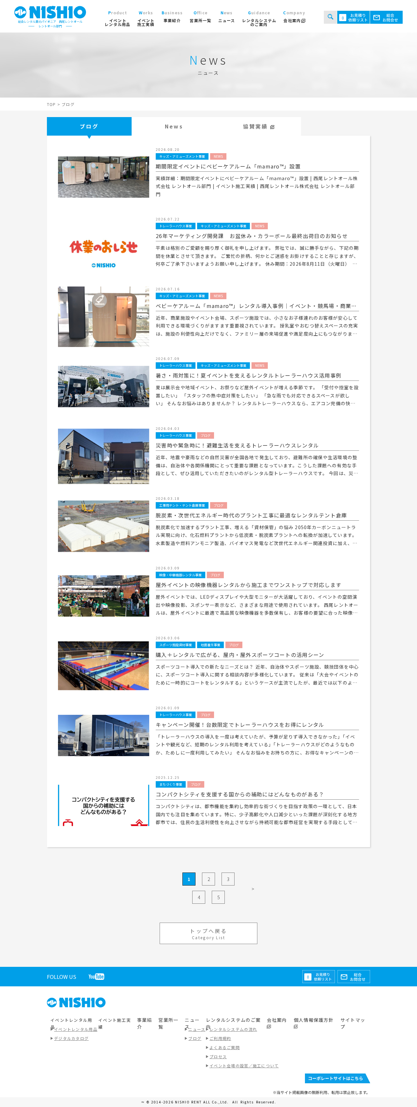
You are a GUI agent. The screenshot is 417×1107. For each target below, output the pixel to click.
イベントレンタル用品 (75, 1029)
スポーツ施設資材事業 (175, 644)
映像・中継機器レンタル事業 (180, 574)
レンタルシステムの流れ (233, 1029)
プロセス (218, 1056)
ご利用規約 (220, 1038)
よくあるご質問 (224, 1047)
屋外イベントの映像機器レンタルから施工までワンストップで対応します (248, 585)
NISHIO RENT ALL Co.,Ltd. (202, 1102)
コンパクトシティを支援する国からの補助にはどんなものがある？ (240, 794)
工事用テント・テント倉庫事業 (182, 505)
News (174, 126)
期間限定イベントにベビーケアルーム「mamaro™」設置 (228, 166)
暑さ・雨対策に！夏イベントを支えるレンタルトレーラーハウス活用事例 (248, 375)
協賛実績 (256, 126)
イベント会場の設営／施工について (244, 1065)
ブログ (89, 126)
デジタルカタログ (71, 1038)
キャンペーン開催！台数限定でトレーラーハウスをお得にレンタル (240, 724)
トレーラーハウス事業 (175, 225)
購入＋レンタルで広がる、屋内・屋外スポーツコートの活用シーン (240, 655)
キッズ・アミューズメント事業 (182, 156)
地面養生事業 (210, 644)
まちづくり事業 (170, 784)
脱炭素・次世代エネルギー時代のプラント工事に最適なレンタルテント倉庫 (251, 515)
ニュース (196, 1029)
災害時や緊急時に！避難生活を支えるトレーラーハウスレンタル (237, 445)
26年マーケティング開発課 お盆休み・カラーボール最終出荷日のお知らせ (252, 236)
